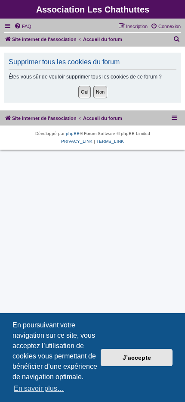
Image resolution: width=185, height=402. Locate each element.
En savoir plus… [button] (39, 388)
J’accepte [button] (137, 357)
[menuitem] (22, 26)
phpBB (73, 133)
